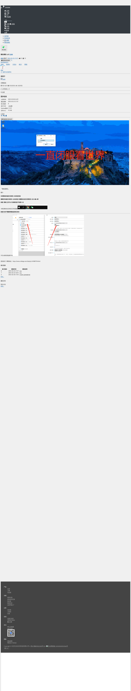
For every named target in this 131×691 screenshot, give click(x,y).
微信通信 (7, 42)
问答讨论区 (10, 618)
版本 (8, 64)
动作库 (6, 36)
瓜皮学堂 (10, 605)
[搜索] (5, 22)
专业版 (8, 17)
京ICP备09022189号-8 (38, 646)
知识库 (9, 601)
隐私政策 (9, 641)
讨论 (14, 64)
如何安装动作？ (5, 62)
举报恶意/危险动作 (7, 119)
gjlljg (2, 58)
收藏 (3, 92)
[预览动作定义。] (11, 60)
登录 (7, 30)
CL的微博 (11, 627)
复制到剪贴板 (6, 60)
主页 (7, 11)
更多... (2, 277)
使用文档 (9, 597)
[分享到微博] (2, 115)
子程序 (9, 611)
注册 (5, 32)
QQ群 (10, 622)
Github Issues (11, 620)
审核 (25, 64)
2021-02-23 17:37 (13, 58)
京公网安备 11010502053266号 (58, 646)
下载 (7, 13)
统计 (20, 64)
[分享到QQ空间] (6, 115)
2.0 (7, 14)
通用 (3, 79)
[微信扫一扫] (4, 115)
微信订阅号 (10, 628)
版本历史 (9, 603)
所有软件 (7, 38)
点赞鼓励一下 (6, 89)
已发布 (11, 54)
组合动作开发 (11, 599)
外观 (8, 613)
